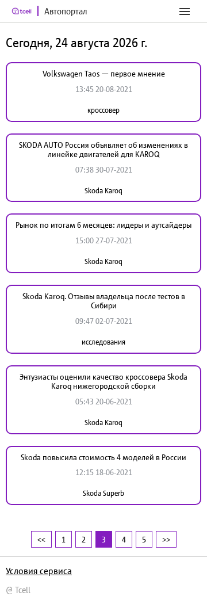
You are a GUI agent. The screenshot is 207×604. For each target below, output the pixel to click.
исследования (103, 342)
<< (41, 539)
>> (166, 539)
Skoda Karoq (103, 190)
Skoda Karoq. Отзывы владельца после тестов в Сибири (103, 301)
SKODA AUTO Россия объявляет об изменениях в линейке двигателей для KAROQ (103, 149)
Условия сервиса (39, 570)
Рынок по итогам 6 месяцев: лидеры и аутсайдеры (103, 225)
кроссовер (103, 110)
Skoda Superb (103, 493)
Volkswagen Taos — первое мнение (104, 73)
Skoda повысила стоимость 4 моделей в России (103, 457)
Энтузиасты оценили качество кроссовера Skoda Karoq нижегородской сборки (103, 381)
